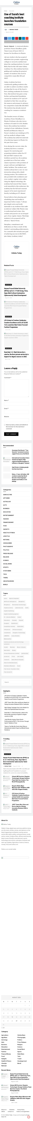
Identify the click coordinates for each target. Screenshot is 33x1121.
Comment (7, 377)
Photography (8, 546)
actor (5, 598)
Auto (5, 505)
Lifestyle (6, 536)
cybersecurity (19, 607)
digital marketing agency (11, 614)
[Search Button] (28, 682)
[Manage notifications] (28, 1117)
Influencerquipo (17, 629)
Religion (6, 557)
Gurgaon (6, 623)
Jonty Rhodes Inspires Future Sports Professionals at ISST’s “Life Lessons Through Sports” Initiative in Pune (16, 721)
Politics (6, 550)
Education (11, 11)
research (6, 659)
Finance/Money (8, 522)
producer (6, 656)
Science (6, 560)
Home (5, 11)
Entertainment (8, 515)
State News (7, 571)
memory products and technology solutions (14, 643)
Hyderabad (20, 626)
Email (6, 408)
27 (16, 1021)
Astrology (7, 501)
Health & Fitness (9, 532)
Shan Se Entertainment (10, 662)
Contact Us (11, 1111)
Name (6, 400)
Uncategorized (8, 581)
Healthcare (14, 623)
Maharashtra (7, 639)
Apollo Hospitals (14, 598)
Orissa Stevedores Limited (11, 653)
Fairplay (14, 620)
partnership (25, 653)
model (6, 647)
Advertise (11, 1109)
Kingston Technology (19, 632)
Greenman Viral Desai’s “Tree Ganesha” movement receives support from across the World (20, 452)
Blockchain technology (19, 604)
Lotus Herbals (15, 635)
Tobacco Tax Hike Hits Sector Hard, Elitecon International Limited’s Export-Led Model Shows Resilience (16, 728)
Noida (14, 650)
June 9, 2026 (7, 329)
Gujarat (21, 620)
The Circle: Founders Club (11, 669)
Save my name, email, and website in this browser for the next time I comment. (17, 427)
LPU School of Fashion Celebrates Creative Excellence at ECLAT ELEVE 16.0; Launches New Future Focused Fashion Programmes (16, 697)
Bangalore (21, 601)
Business (6, 508)
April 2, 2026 (7, 359)
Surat (18, 666)
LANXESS (6, 635)
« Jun (3, 1027)
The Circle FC (8, 672)
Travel (5, 577)
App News (6, 498)
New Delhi (7, 650)
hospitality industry (9, 626)
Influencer (7, 629)
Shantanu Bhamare (9, 666)
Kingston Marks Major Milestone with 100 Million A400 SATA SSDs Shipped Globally (20, 787)
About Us (3, 1109)
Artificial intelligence (10, 601)
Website (6, 416)
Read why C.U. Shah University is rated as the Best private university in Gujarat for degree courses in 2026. (16, 354)
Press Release (8, 553)
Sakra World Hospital (17, 659)
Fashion (6, 519)
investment (7, 632)
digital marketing (9, 610)
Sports (5, 567)
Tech (5, 574)
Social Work (7, 564)
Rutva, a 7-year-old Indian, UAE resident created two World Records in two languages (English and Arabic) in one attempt (20, 477)
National (6, 539)
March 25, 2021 (10, 32)
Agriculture (7, 494)
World (5, 584)
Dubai (19, 617)
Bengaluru (7, 604)
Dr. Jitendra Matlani (9, 617)
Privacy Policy (20, 1109)
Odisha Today (14, 29)
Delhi (26, 607)
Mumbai (12, 647)
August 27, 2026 (8, 297)
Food (5, 526)
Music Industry (21, 647)
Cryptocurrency (8, 607)
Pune (13, 656)
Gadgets (6, 529)
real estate (20, 656)
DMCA (3, 1111)
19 (12, 1017)
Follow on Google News (22, 1111)
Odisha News (7, 543)
